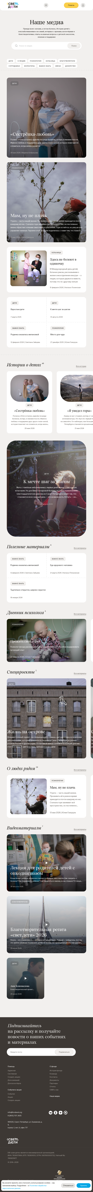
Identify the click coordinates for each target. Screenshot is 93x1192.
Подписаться (64, 1052)
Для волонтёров (14, 1083)
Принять (83, 1185)
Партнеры (54, 1083)
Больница (56, 252)
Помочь (71, 5)
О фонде (53, 1066)
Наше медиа (55, 1096)
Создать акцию (14, 1077)
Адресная (12, 1070)
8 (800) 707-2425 (14, 1115)
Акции (10, 1097)
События (11, 1094)
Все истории (81, 366)
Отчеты (53, 1086)
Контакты (53, 1077)
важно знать (18, 328)
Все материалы (80, 548)
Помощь (11, 1066)
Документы (54, 1080)
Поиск (74, 46)
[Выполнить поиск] (16, 45)
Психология (18, 168)
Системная (12, 1074)
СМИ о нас (54, 1090)
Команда (53, 1074)
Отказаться (68, 1185)
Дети (14, 83)
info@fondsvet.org (15, 1112)
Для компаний (13, 1080)
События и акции (15, 1090)
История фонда (56, 1070)
